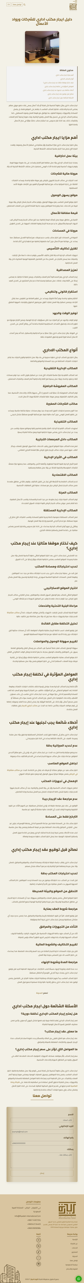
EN (9, 4)
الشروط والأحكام (72, 1269)
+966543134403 (34, 1224)
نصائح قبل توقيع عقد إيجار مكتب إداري (61, 93)
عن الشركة (74, 1243)
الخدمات (75, 1247)
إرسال (42, 1173)
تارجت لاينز (34, 1279)
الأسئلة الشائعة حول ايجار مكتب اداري (61, 97)
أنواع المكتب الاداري (67, 78)
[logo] (67, 7)
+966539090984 (34, 1228)
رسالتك (70, 1149)
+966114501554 (34, 1220)
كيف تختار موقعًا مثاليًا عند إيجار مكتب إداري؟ (58, 82)
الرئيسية (75, 1239)
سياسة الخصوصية (72, 1264)
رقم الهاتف (68, 1137)
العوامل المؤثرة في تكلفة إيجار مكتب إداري (59, 86)
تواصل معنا (74, 1260)
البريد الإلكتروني (66, 1126)
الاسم (70, 1114)
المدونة (75, 1256)
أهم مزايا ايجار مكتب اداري (65, 75)
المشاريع (75, 1252)
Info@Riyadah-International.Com (28, 1216)
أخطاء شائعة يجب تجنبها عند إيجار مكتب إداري (58, 90)
